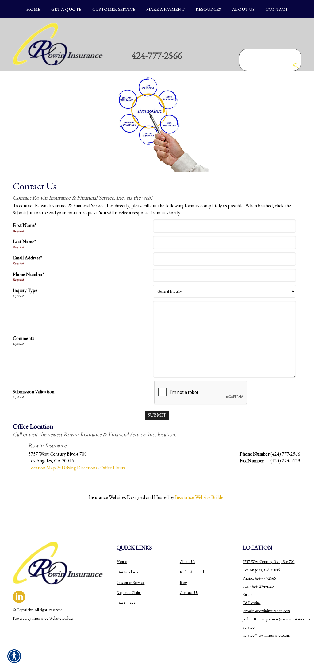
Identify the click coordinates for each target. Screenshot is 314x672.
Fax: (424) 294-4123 (258, 586)
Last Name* (24, 241)
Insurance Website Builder (200, 497)
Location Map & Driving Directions (62, 467)
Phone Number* (28, 274)
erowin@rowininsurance (262, 610)
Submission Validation (33, 391)
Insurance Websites (107, 497)
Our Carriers (126, 603)
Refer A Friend (192, 572)
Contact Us (189, 592)
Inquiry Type (25, 290)
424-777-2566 (157, 55)
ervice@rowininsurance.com (267, 635)
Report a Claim (129, 592)
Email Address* (27, 257)
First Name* (24, 225)
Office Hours (112, 467)
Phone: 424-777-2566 (259, 578)
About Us (187, 561)
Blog (183, 582)
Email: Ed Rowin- (251, 602)
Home (122, 561)
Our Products (127, 572)
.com (286, 610)
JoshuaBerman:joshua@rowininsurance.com (277, 619)
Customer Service (130, 582)
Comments (23, 338)
